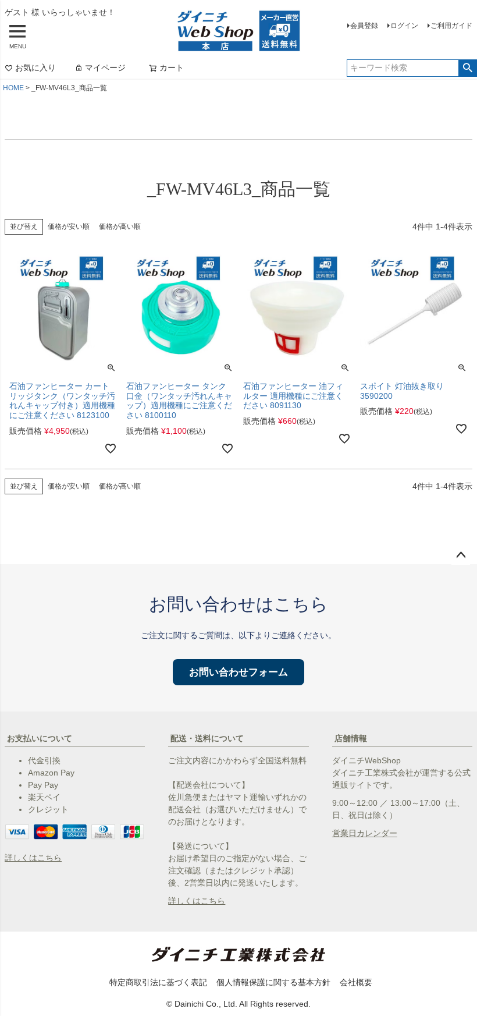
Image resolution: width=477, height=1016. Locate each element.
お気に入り (35, 67)
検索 (467, 68)
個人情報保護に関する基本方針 (273, 982)
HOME (13, 88)
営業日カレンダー (364, 833)
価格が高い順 (120, 226)
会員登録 (364, 26)
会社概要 (356, 982)
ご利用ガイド (451, 26)
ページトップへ (460, 555)
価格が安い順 (69, 226)
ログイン (404, 26)
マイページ (105, 67)
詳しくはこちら (33, 857)
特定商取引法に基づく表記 (158, 982)
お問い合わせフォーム (238, 672)
